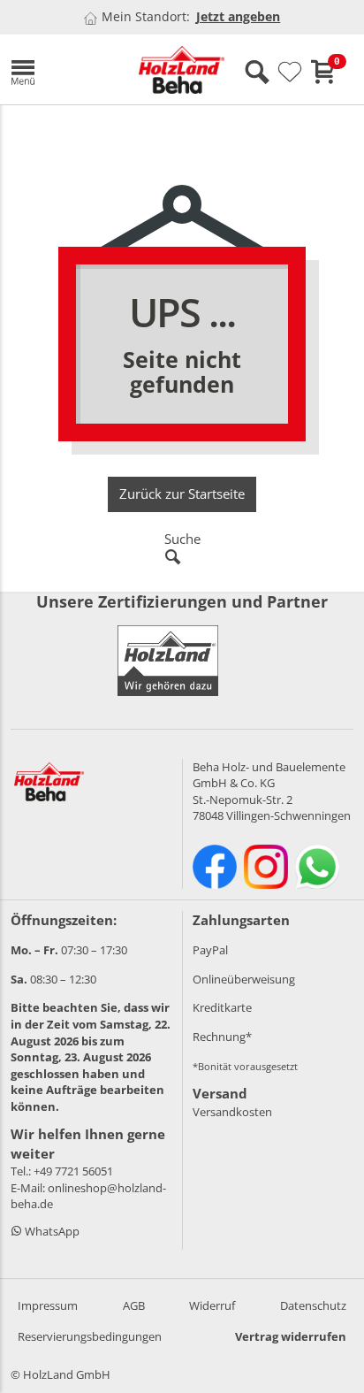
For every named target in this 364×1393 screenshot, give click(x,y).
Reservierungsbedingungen (90, 1336)
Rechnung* (222, 1037)
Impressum (48, 1305)
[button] (61, 69)
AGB (134, 1305)
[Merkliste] (289, 72)
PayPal (210, 950)
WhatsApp (51, 1231)
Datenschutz (313, 1305)
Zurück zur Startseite (182, 493)
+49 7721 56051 (73, 1171)
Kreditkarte (222, 1007)
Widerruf (212, 1305)
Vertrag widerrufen (290, 1336)
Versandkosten (232, 1112)
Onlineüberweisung (244, 979)
